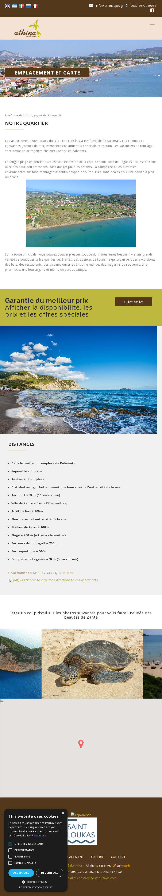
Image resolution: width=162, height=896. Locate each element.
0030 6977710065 (143, 6)
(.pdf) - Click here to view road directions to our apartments (54, 580)
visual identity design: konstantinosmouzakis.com (81, 878)
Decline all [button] (49, 873)
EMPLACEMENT (72, 857)
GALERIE (97, 857)
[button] (35, 882)
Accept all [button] (21, 873)
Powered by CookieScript (36, 887)
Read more (39, 835)
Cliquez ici (134, 301)
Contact (118, 857)
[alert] (36, 850)
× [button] (62, 813)
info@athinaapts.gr (110, 6)
